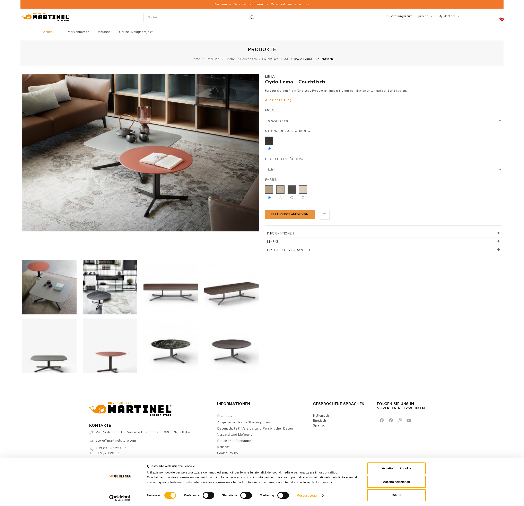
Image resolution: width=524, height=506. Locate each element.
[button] (325, 215)
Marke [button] (273, 241)
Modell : (273, 110)
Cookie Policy (227, 453)
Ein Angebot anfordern (289, 214)
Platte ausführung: (285, 159)
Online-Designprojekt (136, 32)
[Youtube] (408, 420)
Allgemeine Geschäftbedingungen (243, 422)
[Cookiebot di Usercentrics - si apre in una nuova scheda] (120, 498)
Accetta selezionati (396, 482)
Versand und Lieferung (235, 434)
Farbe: (271, 179)
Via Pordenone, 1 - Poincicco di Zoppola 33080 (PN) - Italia (143, 432)
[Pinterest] (390, 420)
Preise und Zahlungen (234, 441)
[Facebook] (381, 420)
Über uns (224, 416)
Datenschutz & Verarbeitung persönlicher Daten (255, 428)
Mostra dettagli (307, 495)
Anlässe (104, 32)
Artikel (49, 32)
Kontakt (223, 447)
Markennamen (79, 32)
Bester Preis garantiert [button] (289, 250)
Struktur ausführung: (288, 131)
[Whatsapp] (418, 420)
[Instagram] (399, 420)
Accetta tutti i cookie (396, 468)
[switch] (208, 495)
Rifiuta (396, 495)
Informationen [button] (280, 233)
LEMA (270, 76)
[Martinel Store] (45, 17)
